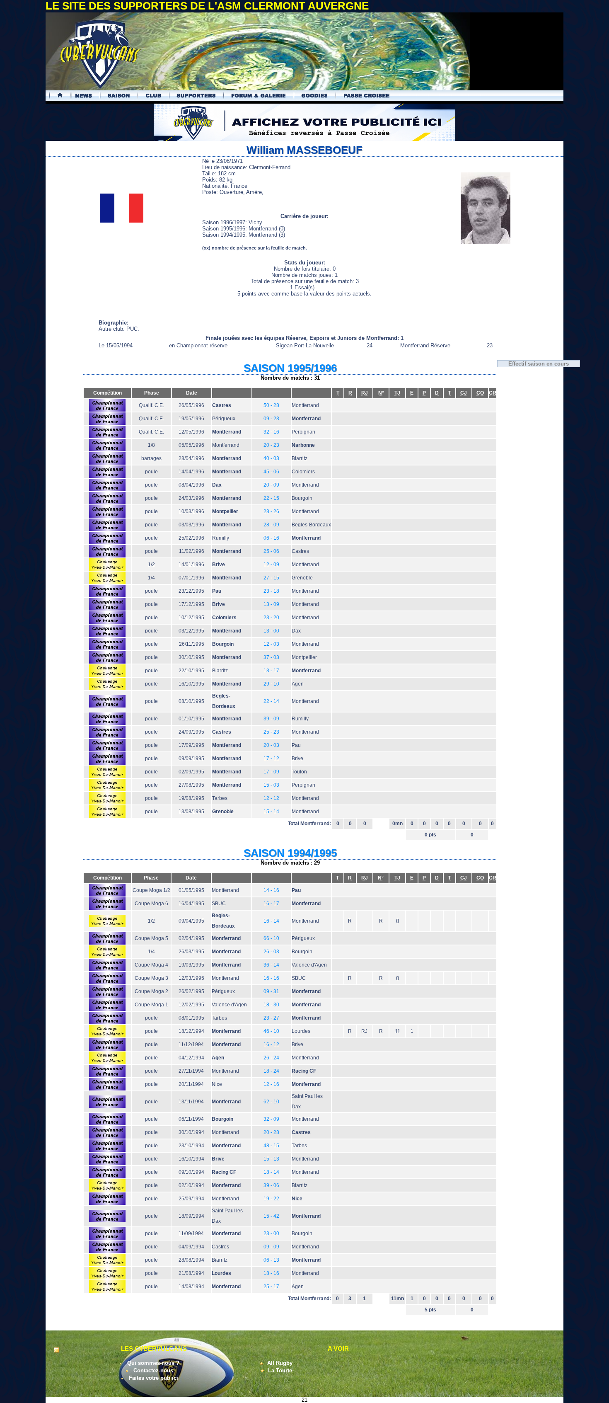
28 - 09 (271, 525)
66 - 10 (271, 938)
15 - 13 (271, 1159)
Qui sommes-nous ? (153, 1363)
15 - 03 (271, 785)
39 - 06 (271, 1185)
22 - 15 (271, 498)
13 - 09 (271, 604)
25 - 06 (271, 551)
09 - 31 (271, 991)
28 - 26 (271, 511)
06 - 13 (271, 1260)
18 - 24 (271, 1071)
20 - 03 (271, 745)
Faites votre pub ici (153, 1378)
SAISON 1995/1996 (290, 368)
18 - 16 (271, 1273)
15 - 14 (271, 811)
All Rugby (279, 1363)
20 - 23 (271, 445)
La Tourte (280, 1370)
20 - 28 (271, 1132)
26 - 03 (271, 952)
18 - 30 (271, 1005)
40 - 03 (271, 458)
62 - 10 (271, 1102)
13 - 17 (271, 671)
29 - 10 (271, 684)
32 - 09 (271, 1119)
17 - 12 (271, 758)
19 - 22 (271, 1199)
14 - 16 (271, 890)
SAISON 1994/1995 (290, 853)
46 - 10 (271, 1031)
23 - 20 (271, 617)
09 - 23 (271, 419)
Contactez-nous (153, 1370)
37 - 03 (271, 657)
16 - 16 (271, 978)
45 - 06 (271, 472)
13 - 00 (271, 631)
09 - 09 (271, 1247)
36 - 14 (271, 965)
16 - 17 (271, 903)
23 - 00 (271, 1233)
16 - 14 (271, 921)
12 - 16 (271, 1084)
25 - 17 (271, 1286)
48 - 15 (271, 1146)
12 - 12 (271, 798)
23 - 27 (271, 1018)
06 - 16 (271, 538)
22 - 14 (271, 701)
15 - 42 (271, 1216)
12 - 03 (271, 644)
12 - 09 (271, 564)
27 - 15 (271, 578)
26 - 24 (271, 1058)
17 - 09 (271, 772)
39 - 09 (271, 719)
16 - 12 (271, 1044)
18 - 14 (271, 1172)
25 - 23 (271, 732)
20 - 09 (271, 485)
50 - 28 (271, 405)
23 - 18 (271, 591)
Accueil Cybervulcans (56, 95)
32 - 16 (271, 432)
